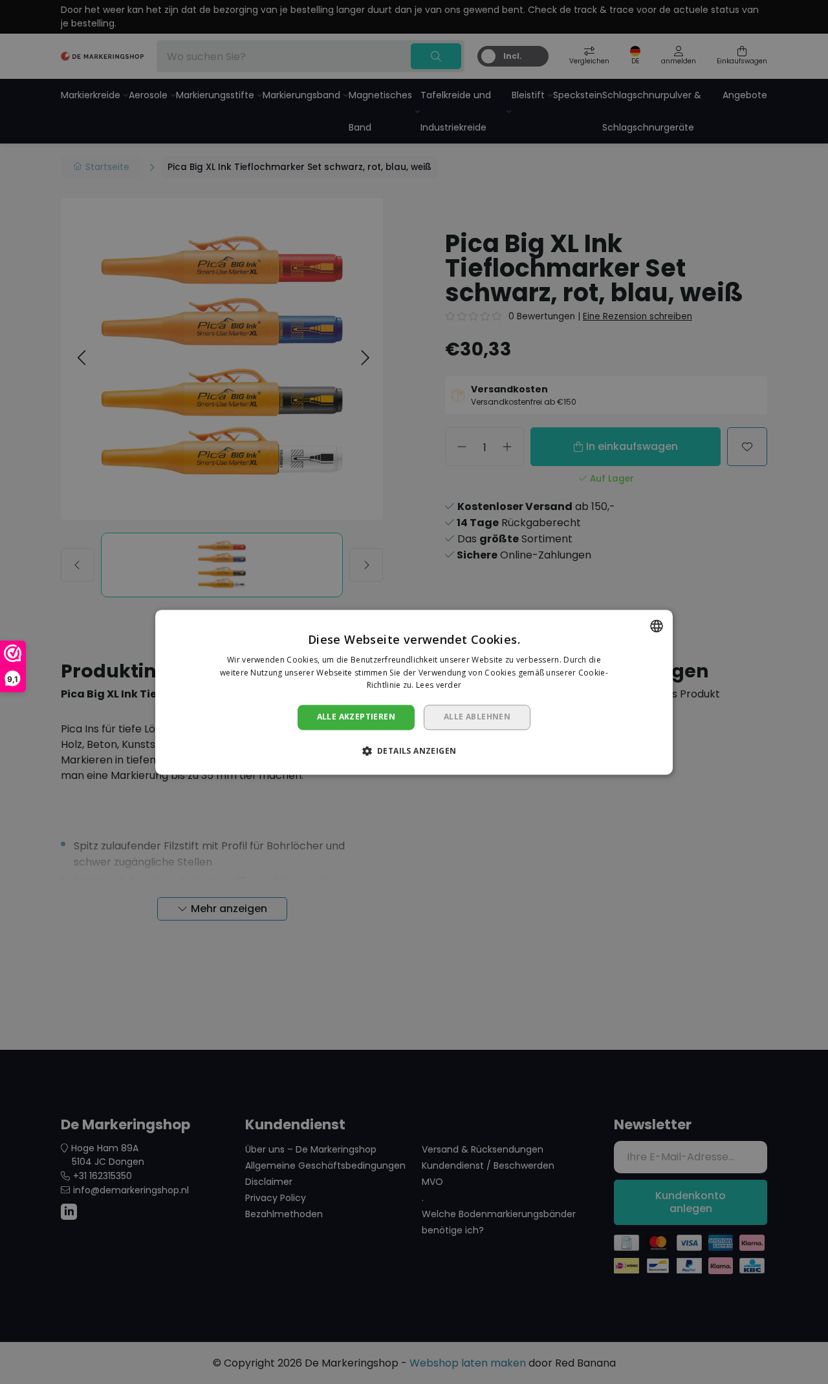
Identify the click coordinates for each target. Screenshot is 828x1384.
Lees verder (438, 685)
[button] (414, 750)
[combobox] (656, 625)
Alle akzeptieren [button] (356, 717)
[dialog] (414, 692)
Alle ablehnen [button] (477, 717)
